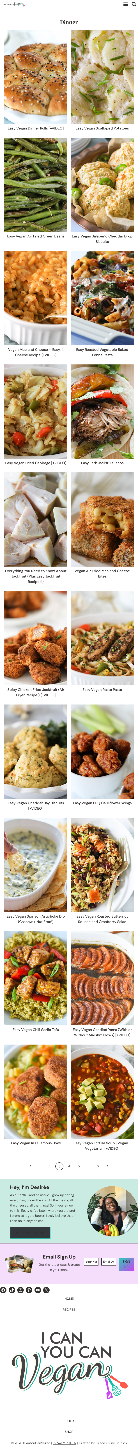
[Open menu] (125, 4)
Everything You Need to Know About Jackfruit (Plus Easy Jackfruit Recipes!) (35, 576)
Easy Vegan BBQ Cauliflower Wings (102, 803)
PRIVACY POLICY (64, 1443)
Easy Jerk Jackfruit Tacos (102, 463)
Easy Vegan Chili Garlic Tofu (36, 1029)
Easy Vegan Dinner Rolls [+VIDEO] (36, 128)
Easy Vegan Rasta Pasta (102, 689)
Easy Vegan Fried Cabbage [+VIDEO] (35, 463)
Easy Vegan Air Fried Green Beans (36, 236)
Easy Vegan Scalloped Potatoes (102, 128)
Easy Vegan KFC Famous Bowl (36, 1143)
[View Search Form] (134, 4)
